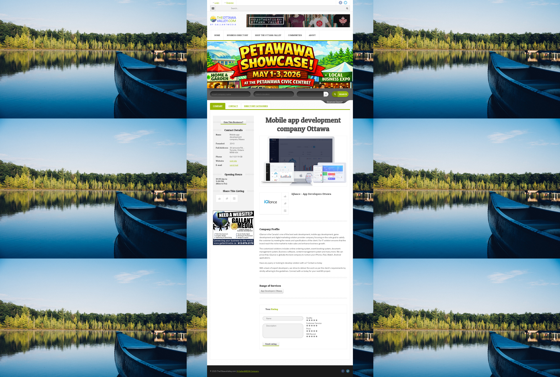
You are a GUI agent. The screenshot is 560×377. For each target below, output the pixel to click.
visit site (233, 160)
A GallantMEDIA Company (248, 371)
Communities (295, 35)
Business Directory (237, 35)
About (312, 35)
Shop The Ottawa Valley (268, 35)
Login (217, 2)
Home (217, 35)
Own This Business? (233, 122)
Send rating (270, 344)
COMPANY (217, 106)
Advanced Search (334, 101)
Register (230, 2)
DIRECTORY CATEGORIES (256, 106)
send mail (234, 165)
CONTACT (233, 106)
